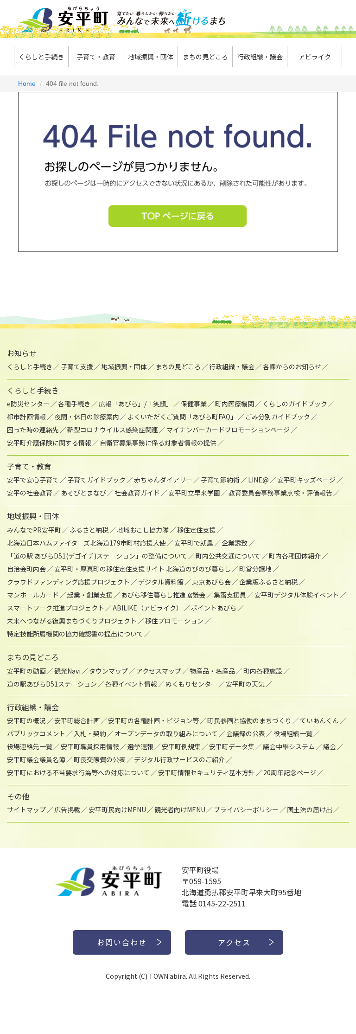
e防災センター (28, 403)
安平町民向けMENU (117, 809)
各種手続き (74, 403)
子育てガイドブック (96, 479)
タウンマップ (108, 670)
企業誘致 (235, 542)
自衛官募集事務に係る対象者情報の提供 (158, 442)
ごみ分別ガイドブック (277, 416)
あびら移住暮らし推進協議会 (163, 594)
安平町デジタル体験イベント (296, 594)
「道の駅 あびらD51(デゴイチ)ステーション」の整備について (97, 555)
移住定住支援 (196, 529)
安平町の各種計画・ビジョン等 (153, 720)
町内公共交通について (228, 555)
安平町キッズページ (306, 479)
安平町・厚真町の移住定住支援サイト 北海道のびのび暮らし (142, 568)
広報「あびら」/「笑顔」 (135, 403)
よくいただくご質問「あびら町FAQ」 (182, 416)
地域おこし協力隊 (143, 529)
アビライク (315, 56)
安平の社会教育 (29, 492)
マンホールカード (33, 594)
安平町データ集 (231, 746)
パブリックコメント (36, 733)
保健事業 (194, 403)
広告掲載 (67, 809)
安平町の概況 (26, 720)
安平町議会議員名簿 (36, 759)
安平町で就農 (193, 542)
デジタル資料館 (161, 581)
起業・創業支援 (90, 594)
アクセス (234, 942)
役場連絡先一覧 (29, 746)
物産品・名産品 (212, 670)
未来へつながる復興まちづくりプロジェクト (72, 620)
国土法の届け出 (309, 809)
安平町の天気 (245, 683)
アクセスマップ (158, 670)
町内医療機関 (234, 403)
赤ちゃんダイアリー (163, 479)
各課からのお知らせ (292, 366)
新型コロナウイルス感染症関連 (112, 429)
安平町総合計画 (77, 720)
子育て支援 (77, 366)
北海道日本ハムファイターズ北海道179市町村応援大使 (86, 542)
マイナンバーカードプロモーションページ (228, 429)
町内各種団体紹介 (295, 555)
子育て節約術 (220, 479)
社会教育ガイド (137, 492)
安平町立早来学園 (194, 492)
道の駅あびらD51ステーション (52, 683)
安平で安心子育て (33, 479)
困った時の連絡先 (33, 429)
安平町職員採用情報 (90, 746)
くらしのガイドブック (294, 403)
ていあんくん (319, 720)
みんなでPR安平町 (34, 529)
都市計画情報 (26, 416)
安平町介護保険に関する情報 (49, 442)
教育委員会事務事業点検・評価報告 (280, 492)
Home (27, 83)
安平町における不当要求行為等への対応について (78, 772)
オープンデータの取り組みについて (166, 733)
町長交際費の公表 (100, 759)
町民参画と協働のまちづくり (249, 720)
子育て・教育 (95, 56)
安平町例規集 (181, 746)
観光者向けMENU (179, 809)
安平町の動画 (26, 670)
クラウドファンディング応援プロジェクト (68, 581)
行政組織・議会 (260, 56)
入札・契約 (90, 733)
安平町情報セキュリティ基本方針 (206, 772)
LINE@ (258, 479)
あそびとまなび (83, 492)
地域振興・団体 (150, 56)
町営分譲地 (255, 568)
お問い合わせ (122, 942)
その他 (18, 796)
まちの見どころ (205, 56)
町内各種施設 (262, 670)
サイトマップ (26, 809)
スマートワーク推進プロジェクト (55, 607)
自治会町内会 (26, 568)
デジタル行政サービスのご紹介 (179, 759)
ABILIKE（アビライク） (148, 607)
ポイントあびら (213, 607)
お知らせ (22, 353)
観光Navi (67, 670)
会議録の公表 (245, 733)
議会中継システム (289, 746)
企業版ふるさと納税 (268, 581)
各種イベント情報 (131, 683)
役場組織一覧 (292, 733)
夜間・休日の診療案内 (86, 416)
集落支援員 (230, 594)
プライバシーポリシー (246, 809)
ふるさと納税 (89, 529)
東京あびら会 (211, 581)
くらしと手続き (41, 56)
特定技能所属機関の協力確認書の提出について (75, 633)
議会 (329, 746)
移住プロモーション (174, 620)
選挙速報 (140, 746)
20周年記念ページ (289, 772)
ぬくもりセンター (191, 683)
